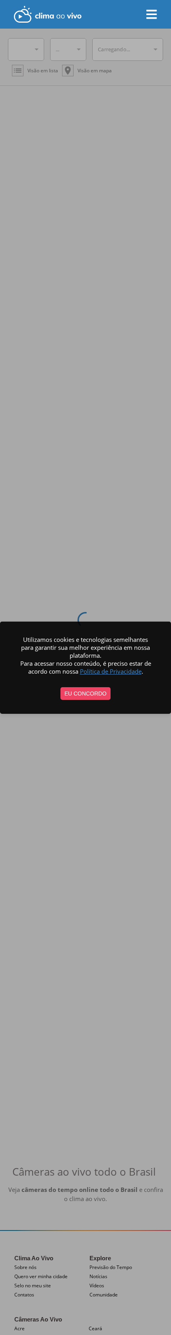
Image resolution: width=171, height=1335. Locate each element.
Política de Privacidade (111, 671)
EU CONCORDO (85, 693)
